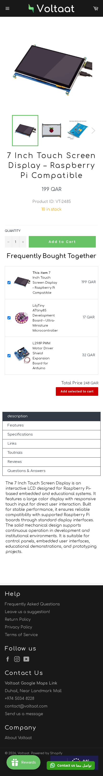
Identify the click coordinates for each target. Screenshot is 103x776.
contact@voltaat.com (26, 706)
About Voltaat (18, 738)
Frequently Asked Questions (32, 604)
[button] (71, 765)
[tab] (51, 416)
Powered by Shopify (46, 753)
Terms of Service (21, 635)
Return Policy (18, 619)
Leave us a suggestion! (27, 612)
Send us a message (24, 714)
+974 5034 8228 (19, 698)
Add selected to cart (77, 391)
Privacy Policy (18, 627)
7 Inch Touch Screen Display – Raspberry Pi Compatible (45, 282)
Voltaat (23, 753)
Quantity (12, 231)
